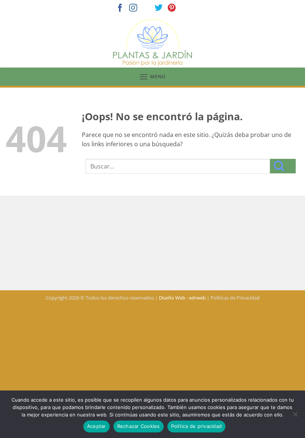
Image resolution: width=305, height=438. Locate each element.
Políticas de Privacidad (235, 297)
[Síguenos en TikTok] (146, 8)
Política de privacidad (196, 426)
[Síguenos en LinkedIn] (185, 8)
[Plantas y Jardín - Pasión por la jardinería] (152, 42)
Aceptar (96, 426)
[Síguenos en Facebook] (120, 8)
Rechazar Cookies (138, 426)
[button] (152, 77)
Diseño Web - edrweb (182, 297)
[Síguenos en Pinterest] (172, 8)
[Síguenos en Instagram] (133, 8)
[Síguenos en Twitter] (159, 8)
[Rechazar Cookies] (294, 416)
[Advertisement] (152, 244)
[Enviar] (283, 166)
